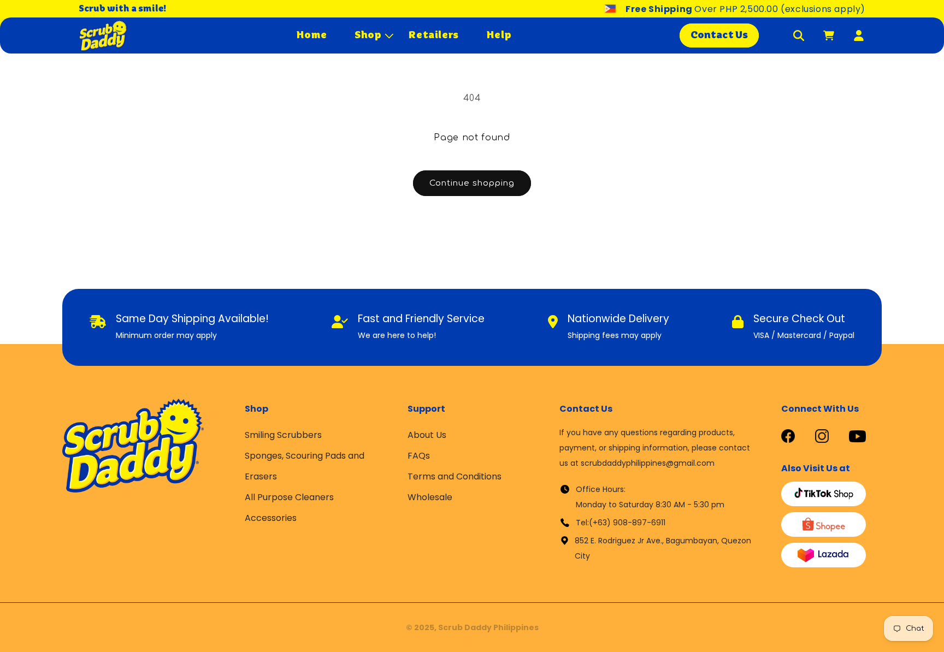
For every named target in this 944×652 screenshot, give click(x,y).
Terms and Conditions (455, 476)
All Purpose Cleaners (289, 497)
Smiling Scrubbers (283, 435)
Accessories (271, 518)
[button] (368, 35)
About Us (427, 435)
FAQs (419, 455)
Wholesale (430, 497)
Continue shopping (472, 183)
